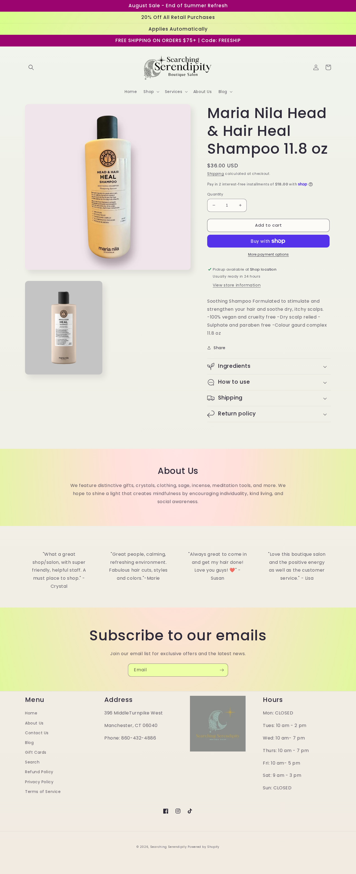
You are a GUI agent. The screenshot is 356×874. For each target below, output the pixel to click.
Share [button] (220, 348)
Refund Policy (39, 772)
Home (31, 713)
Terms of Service (43, 791)
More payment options (268, 254)
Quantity (215, 194)
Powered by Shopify (203, 847)
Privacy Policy (39, 782)
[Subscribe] (222, 670)
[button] (31, 67)
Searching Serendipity (168, 847)
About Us (34, 723)
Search (32, 762)
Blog (29, 742)
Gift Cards (35, 752)
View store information (237, 285)
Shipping (215, 173)
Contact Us (37, 733)
